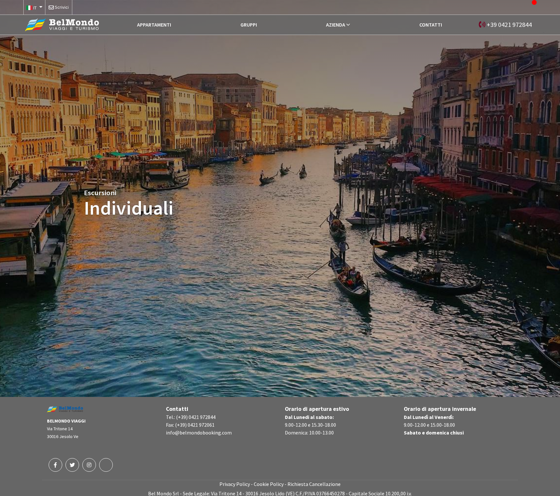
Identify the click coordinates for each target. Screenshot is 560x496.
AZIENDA (335, 24)
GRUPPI (248, 24)
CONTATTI (430, 24)
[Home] (62, 24)
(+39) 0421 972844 (196, 417)
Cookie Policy (269, 484)
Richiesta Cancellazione (314, 484)
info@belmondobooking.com (199, 432)
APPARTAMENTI (154, 24)
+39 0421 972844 (509, 24)
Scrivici (62, 7)
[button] (34, 7)
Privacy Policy (234, 484)
